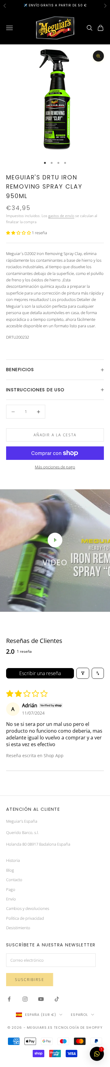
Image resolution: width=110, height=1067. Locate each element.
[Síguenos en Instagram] (25, 999)
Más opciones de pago (55, 467)
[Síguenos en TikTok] (57, 999)
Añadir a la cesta (55, 435)
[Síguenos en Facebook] (9, 999)
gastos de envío (61, 215)
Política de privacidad (25, 918)
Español (79, 1014)
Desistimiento (18, 927)
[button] (19, 232)
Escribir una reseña (40, 673)
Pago (10, 889)
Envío (11, 899)
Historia (13, 860)
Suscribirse (29, 979)
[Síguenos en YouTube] (41, 999)
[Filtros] (82, 673)
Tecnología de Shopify (78, 1027)
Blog (10, 870)
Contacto (14, 879)
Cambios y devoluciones (27, 908)
